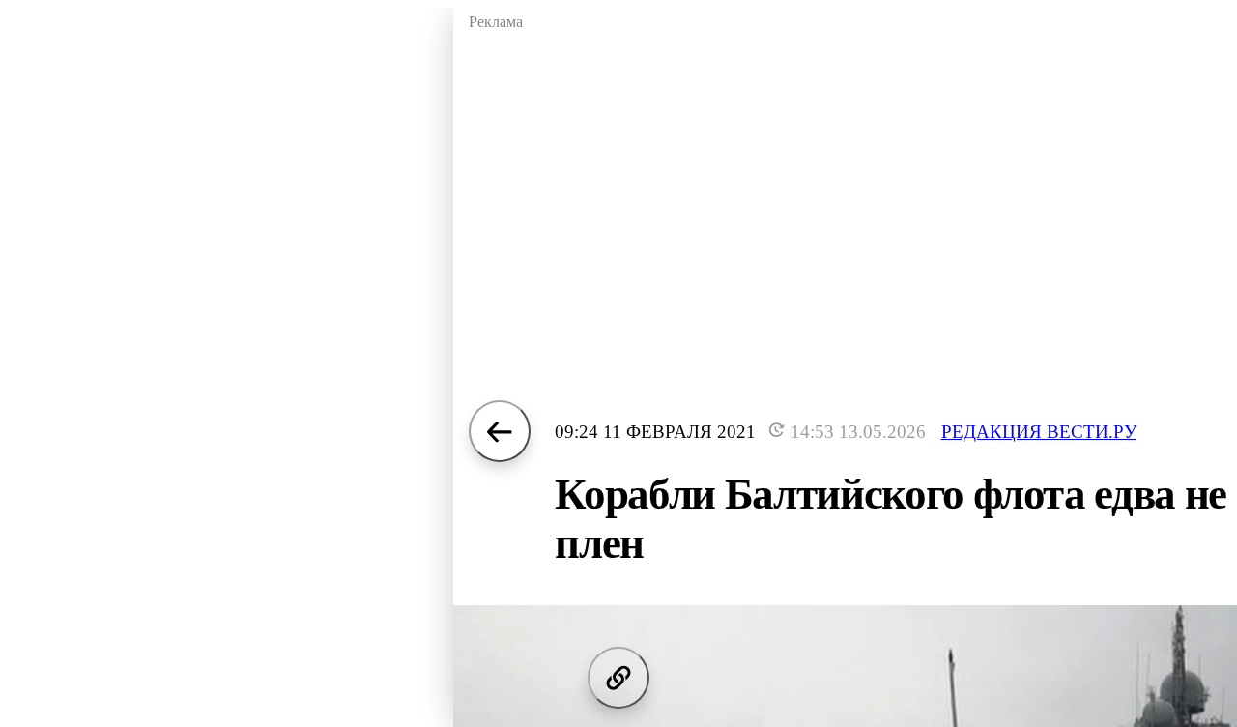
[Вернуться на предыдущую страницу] (500, 431)
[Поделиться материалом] (618, 678)
